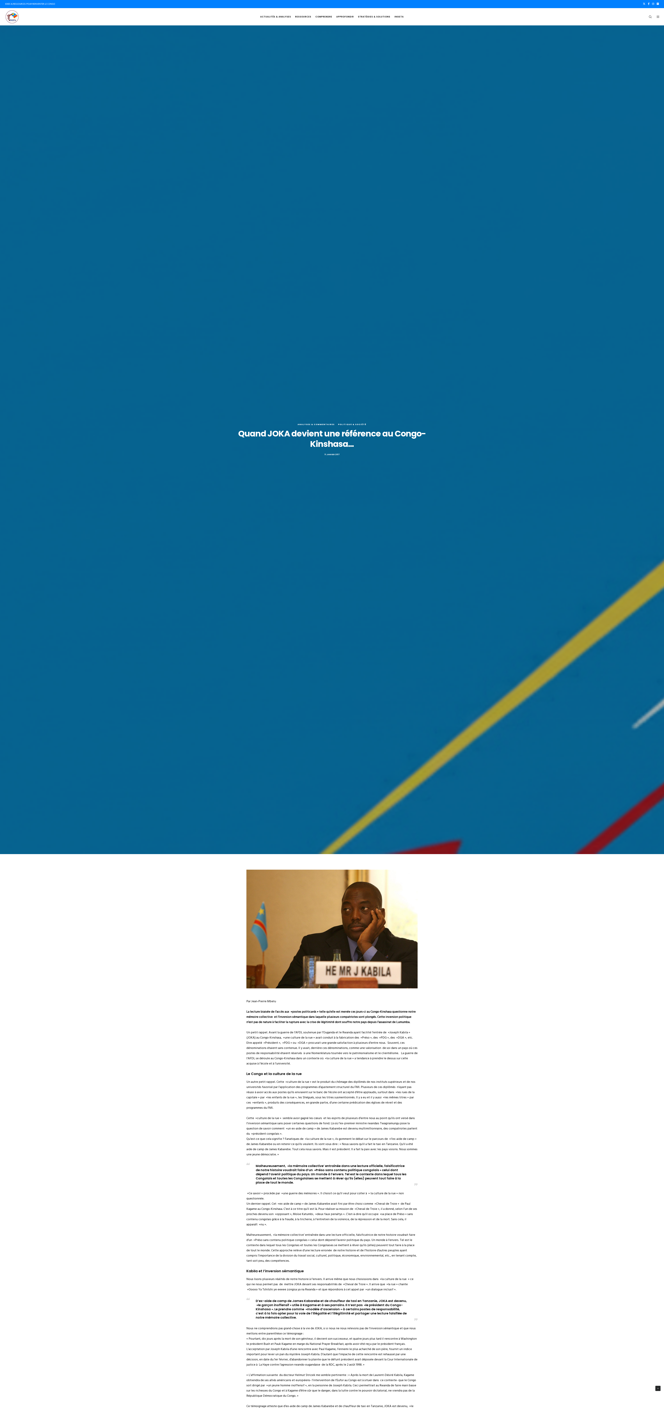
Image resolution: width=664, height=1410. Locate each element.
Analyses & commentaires (316, 424)
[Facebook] (648, 4)
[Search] (648, 16)
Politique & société (352, 424)
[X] (644, 4)
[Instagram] (653, 4)
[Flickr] (658, 4)
